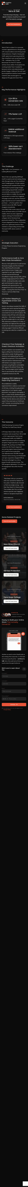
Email (3, 688)
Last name (4, 680)
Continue (12, 704)
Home (3, 9)
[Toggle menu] (25, 3)
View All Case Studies (9, 521)
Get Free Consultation (14, 24)
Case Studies (9, 9)
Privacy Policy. (7, 709)
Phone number (5, 696)
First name (4, 673)
